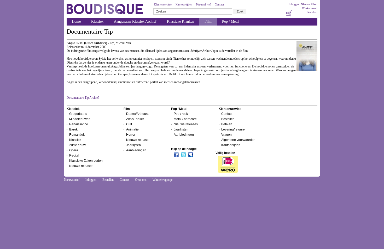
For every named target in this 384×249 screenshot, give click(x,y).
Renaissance (78, 124)
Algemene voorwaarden (238, 140)
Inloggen (294, 4)
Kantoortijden (184, 4)
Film (208, 21)
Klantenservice (163, 4)
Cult (129, 124)
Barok (73, 129)
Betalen (226, 124)
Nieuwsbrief (203, 4)
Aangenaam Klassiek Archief (135, 21)
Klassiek (97, 21)
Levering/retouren (234, 129)
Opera (73, 150)
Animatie (132, 129)
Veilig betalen (225, 153)
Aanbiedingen (136, 150)
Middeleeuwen (79, 119)
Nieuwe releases (81, 166)
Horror (130, 134)
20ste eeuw (77, 145)
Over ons (141, 180)
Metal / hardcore (185, 119)
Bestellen (312, 12)
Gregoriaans (78, 114)
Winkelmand (309, 8)
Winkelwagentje (162, 180)
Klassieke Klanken (180, 21)
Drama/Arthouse (137, 114)
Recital (74, 155)
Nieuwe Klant (309, 4)
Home (76, 21)
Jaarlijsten (133, 145)
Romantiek (77, 134)
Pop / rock (181, 114)
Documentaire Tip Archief (83, 97)
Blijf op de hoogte (184, 149)
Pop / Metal (230, 21)
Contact (219, 4)
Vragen (226, 134)
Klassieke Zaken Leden (86, 161)
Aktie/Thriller (135, 119)
